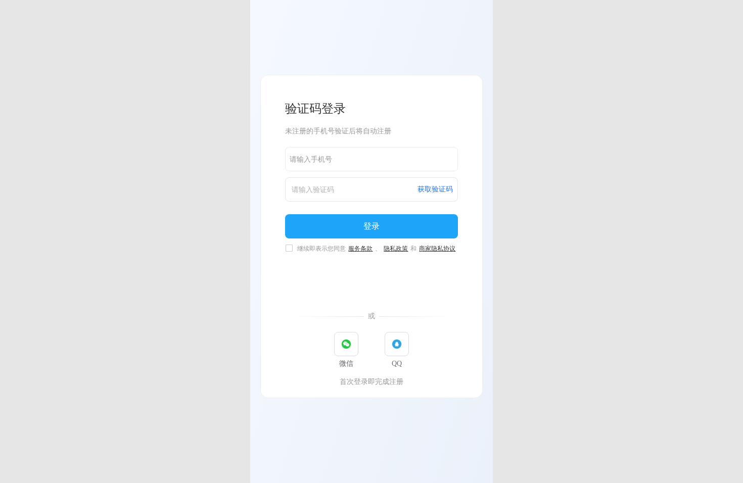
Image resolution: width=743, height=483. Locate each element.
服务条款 (360, 248)
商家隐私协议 (437, 248)
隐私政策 (396, 248)
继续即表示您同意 (376, 248)
